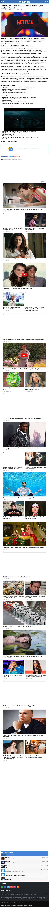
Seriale (20, 159)
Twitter (10, 156)
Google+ (17, 156)
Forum (3, 854)
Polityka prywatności (5, 905)
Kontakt (30, 905)
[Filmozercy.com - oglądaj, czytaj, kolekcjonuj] (24, 1)
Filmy (5, 159)
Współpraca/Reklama (22, 905)
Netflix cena (14, 159)
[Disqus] (24, 779)
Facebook (4, 156)
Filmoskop (13, 854)
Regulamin (13, 905)
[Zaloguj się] (45, 1)
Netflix (9, 159)
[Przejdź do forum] (3, 1)
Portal (8, 854)
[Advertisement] (24, 171)
